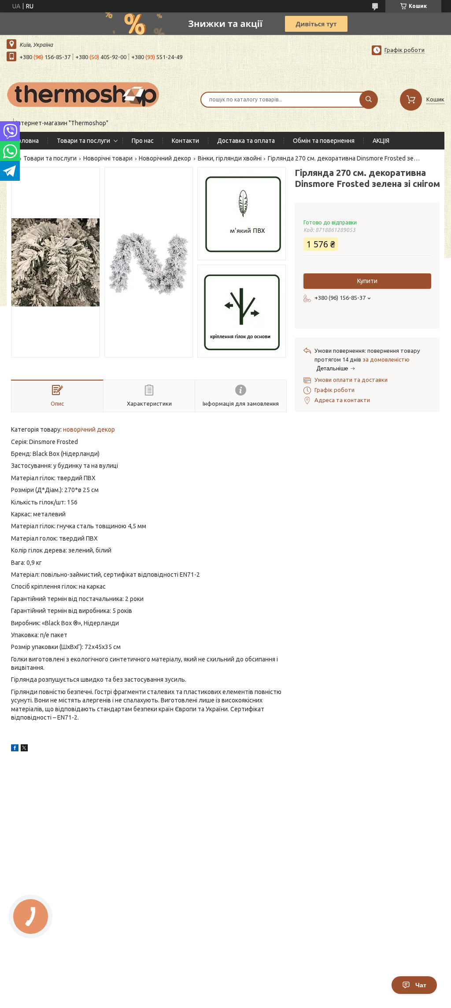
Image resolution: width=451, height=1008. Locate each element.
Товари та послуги (83, 141)
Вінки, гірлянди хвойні (230, 158)
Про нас (143, 141)
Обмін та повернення (324, 141)
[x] (24, 749)
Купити (367, 280)
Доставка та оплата (246, 141)
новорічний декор (89, 429)
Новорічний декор (165, 158)
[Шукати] (368, 99)
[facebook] (14, 749)
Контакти (185, 141)
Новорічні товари (108, 158)
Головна (27, 141)
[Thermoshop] (84, 94)
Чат (420, 985)
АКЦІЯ (381, 141)
